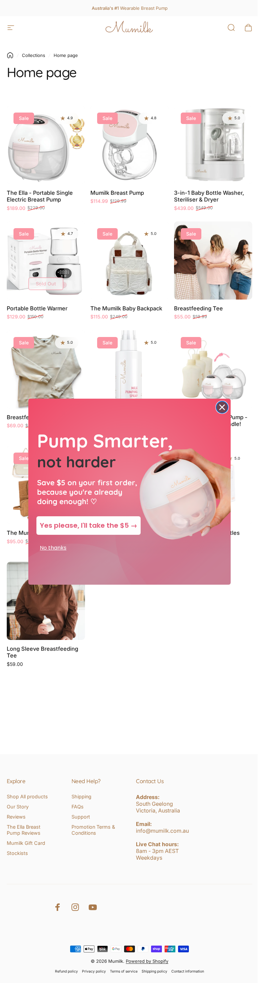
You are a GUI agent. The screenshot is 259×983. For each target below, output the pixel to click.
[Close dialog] (220, 407)
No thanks (50, 548)
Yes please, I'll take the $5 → (86, 525)
